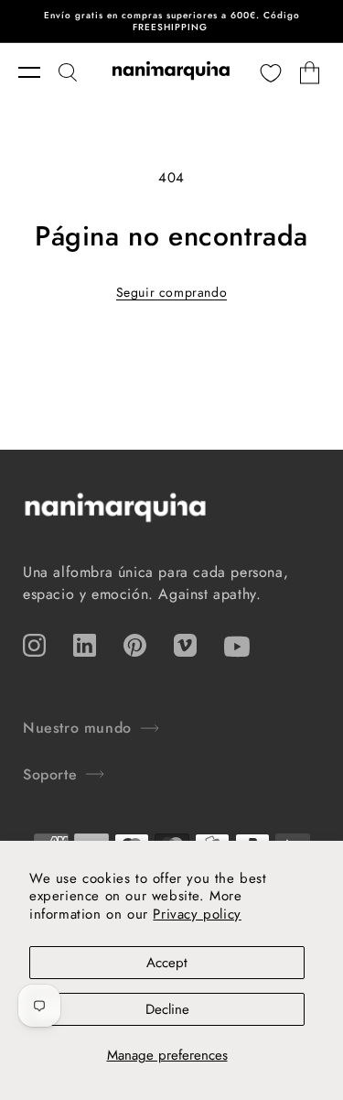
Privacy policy (197, 914)
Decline (167, 1009)
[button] (38, 72)
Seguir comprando (172, 292)
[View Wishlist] (271, 72)
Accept (167, 963)
